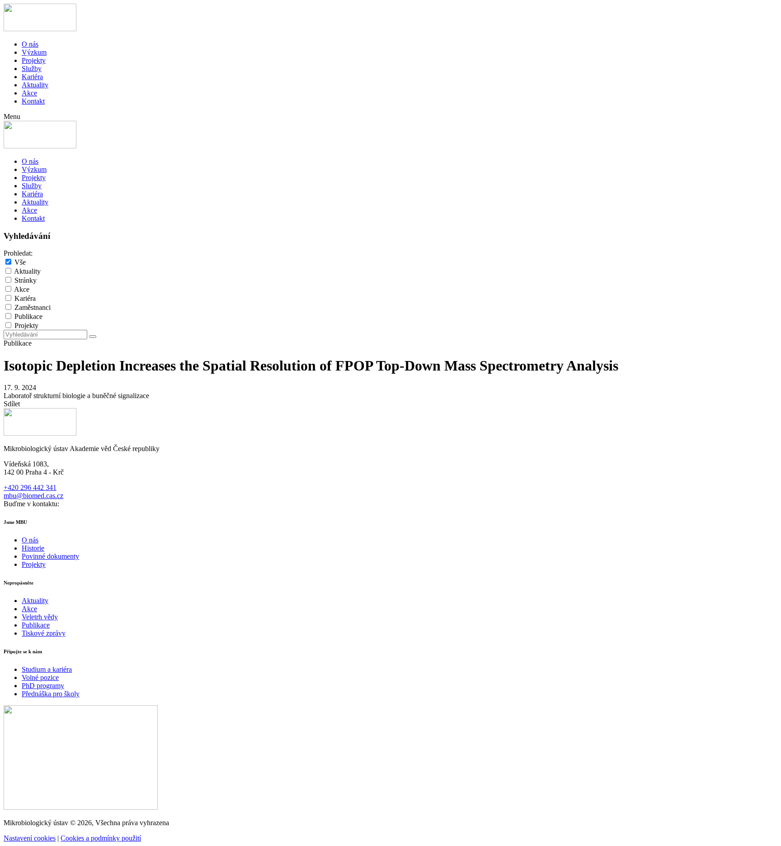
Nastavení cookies (30, 838)
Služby (32, 68)
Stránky (25, 280)
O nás (30, 44)
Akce (29, 93)
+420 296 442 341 (30, 487)
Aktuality (35, 85)
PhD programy (43, 685)
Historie (33, 548)
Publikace (28, 316)
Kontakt (33, 101)
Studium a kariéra (47, 669)
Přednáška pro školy (51, 694)
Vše (20, 262)
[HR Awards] (81, 807)
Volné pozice (40, 677)
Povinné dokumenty (50, 556)
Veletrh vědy (40, 617)
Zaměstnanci (32, 307)
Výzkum (34, 52)
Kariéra (32, 77)
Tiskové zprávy (44, 633)
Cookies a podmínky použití (101, 838)
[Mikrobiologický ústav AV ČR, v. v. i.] (40, 29)
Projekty (34, 60)
